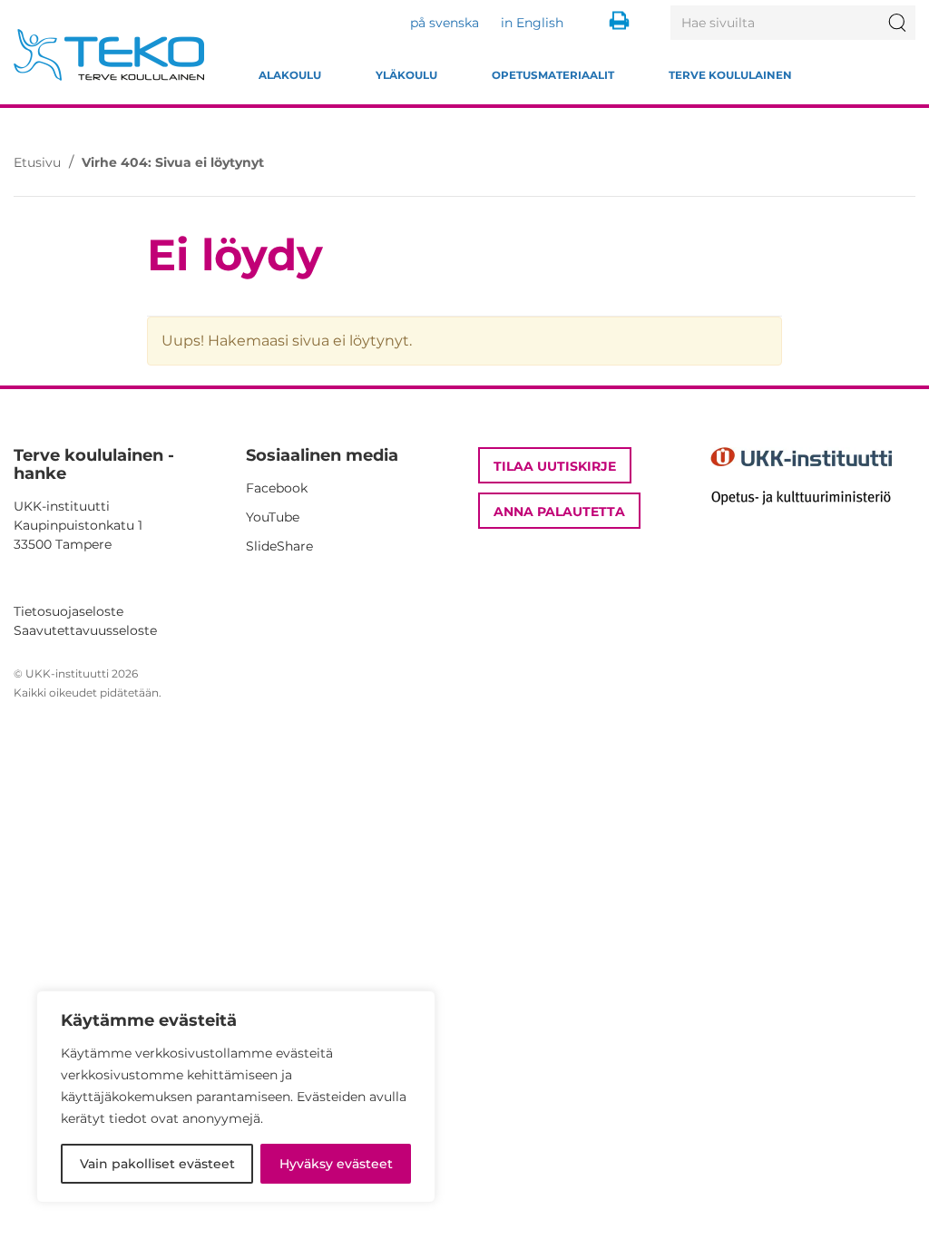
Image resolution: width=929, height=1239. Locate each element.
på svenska (444, 23)
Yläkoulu (406, 75)
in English (532, 23)
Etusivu (37, 162)
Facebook (277, 488)
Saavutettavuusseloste (85, 630)
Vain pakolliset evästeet (157, 1164)
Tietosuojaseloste (68, 611)
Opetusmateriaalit (553, 75)
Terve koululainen (730, 75)
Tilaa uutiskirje (555, 466)
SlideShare (279, 546)
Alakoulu (290, 75)
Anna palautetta (559, 511)
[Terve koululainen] (109, 55)
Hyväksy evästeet (336, 1164)
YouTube (272, 517)
